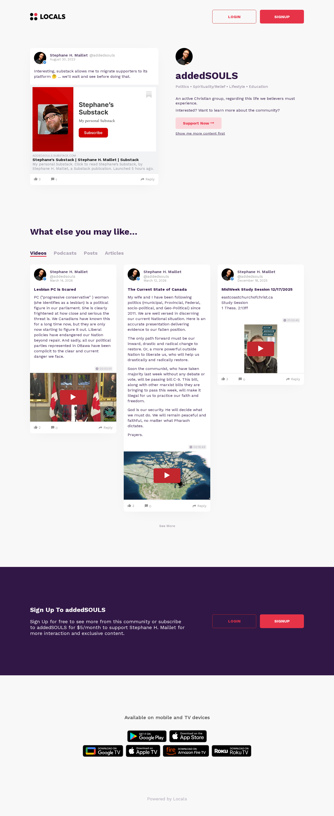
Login (234, 16)
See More (167, 526)
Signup (282, 16)
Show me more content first (200, 133)
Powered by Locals (167, 798)
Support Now (196, 123)
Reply (150, 179)
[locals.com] (47, 16)
